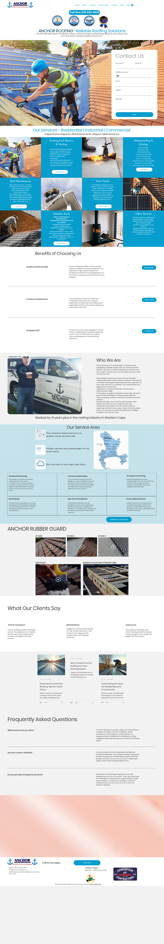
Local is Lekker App (95, 884)
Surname (138, 63)
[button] (60, 172)
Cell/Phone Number (122, 72)
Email (118, 81)
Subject (119, 90)
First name (120, 63)
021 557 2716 (12, 868)
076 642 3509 (21, 868)
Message (119, 99)
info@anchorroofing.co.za (17, 870)
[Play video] (50, 547)
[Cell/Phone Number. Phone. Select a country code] (118, 76)
